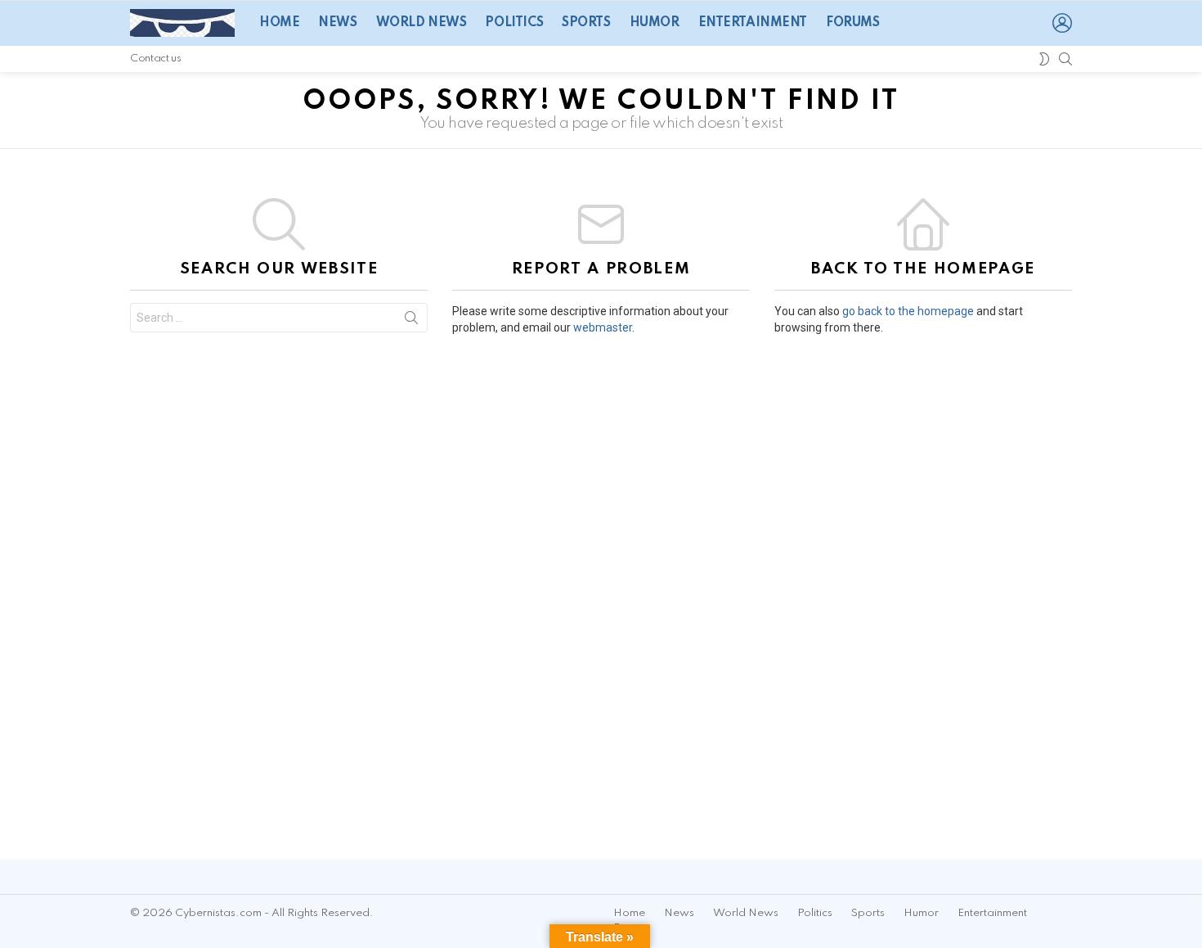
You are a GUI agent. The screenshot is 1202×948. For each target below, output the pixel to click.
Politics (514, 22)
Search (411, 321)
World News (421, 22)
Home (279, 22)
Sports (586, 22)
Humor (654, 22)
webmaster (602, 327)
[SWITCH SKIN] (1044, 59)
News (337, 22)
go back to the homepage (908, 311)
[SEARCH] (1065, 59)
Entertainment (753, 22)
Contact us (155, 58)
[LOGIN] (1062, 23)
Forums (852, 22)
